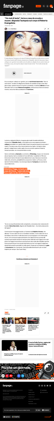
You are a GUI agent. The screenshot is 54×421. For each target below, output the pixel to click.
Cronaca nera (18, 14)
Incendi (35, 14)
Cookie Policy (31, 396)
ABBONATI (38, 6)
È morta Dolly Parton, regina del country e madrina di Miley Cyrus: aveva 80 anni (39, 344)
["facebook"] (18, 375)
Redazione (30, 401)
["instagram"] (7, 375)
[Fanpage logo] (12, 6)
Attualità (8, 14)
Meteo (24, 14)
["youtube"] (11, 375)
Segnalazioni (31, 392)
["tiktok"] (3, 375)
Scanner (40, 14)
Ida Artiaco (14, 28)
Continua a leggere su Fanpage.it (27, 259)
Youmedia (30, 390)
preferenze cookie (32, 403)
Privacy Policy (31, 394)
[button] (48, 29)
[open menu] (2, 14)
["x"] (14, 375)
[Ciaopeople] (47, 417)
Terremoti (29, 14)
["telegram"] (22, 375)
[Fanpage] (8, 386)
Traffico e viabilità (47, 14)
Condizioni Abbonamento (33, 399)
